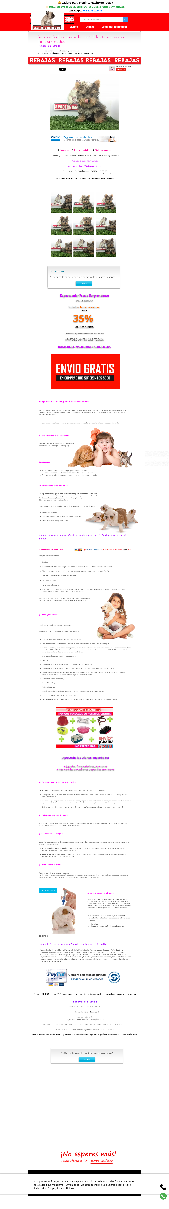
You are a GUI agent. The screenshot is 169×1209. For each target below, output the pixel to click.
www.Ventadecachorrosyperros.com (96, 412)
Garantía (45, 660)
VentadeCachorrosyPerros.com (53, 498)
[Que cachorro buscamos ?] (125, 19)
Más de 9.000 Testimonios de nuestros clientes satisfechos (61, 516)
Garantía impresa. (53, 412)
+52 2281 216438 (92, 10)
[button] (61, 202)
